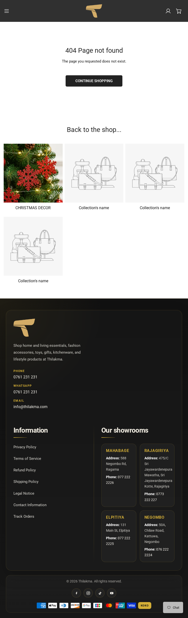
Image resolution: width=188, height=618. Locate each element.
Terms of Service (27, 458)
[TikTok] (100, 593)
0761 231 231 (25, 377)
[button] (179, 11)
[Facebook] (76, 593)
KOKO (145, 605)
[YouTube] (111, 593)
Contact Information (30, 505)
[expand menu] (7, 11)
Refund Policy (24, 470)
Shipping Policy (25, 481)
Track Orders (23, 516)
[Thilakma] (94, 11)
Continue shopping (94, 81)
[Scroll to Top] (179, 592)
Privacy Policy (24, 447)
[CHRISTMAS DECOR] (33, 173)
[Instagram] (88, 593)
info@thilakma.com (30, 406)
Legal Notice (23, 493)
